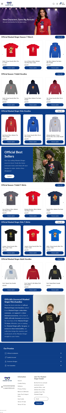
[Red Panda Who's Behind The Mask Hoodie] (11, 124)
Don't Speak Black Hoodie (53, 283)
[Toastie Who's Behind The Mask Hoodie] (33, 87)
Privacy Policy (22, 389)
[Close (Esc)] (0, 410)
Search (20, 380)
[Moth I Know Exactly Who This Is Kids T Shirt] (55, 235)
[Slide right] (63, 54)
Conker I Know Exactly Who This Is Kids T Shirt (9, 247)
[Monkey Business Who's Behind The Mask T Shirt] (33, 198)
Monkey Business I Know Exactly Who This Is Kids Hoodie (55, 136)
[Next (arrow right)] (2, 412)
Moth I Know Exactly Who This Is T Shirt (10, 62)
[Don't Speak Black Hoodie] (55, 272)
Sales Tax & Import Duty (23, 395)
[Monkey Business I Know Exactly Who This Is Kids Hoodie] (55, 124)
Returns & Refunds (23, 391)
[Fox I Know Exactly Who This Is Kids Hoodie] (33, 124)
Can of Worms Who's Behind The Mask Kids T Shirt (32, 62)
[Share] (2, 410)
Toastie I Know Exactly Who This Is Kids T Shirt (32, 247)
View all (60, 37)
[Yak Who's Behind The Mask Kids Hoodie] (55, 50)
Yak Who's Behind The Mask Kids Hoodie (54, 62)
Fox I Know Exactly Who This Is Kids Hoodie (32, 136)
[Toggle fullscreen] (4, 410)
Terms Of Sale (22, 401)
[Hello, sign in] (57, 3)
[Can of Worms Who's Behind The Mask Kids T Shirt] (33, 50)
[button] (2, 3)
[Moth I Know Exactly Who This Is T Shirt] (11, 50)
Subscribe (39, 403)
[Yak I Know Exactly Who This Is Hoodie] (55, 87)
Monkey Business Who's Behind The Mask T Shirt (32, 210)
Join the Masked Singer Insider (40, 378)
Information (22, 377)
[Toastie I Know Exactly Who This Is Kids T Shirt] (33, 235)
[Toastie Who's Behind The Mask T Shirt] (55, 198)
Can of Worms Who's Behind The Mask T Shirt (10, 210)
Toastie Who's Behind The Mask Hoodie (32, 99)
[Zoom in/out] (5, 410)
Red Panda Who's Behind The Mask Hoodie (10, 136)
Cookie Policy (22, 383)
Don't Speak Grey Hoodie (9, 283)
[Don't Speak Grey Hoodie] (11, 272)
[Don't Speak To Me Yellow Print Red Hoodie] (33, 272)
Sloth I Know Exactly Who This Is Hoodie (10, 99)
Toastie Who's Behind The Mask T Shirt (55, 210)
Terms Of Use (22, 404)
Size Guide (21, 399)
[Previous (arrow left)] (0, 412)
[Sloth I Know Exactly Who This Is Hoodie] (11, 87)
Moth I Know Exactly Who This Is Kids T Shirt (55, 247)
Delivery (20, 386)
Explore (9, 176)
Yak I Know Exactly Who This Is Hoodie (55, 99)
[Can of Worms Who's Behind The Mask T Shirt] (11, 198)
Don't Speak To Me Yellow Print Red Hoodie (32, 284)
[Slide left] (2, 54)
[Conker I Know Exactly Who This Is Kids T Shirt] (11, 235)
